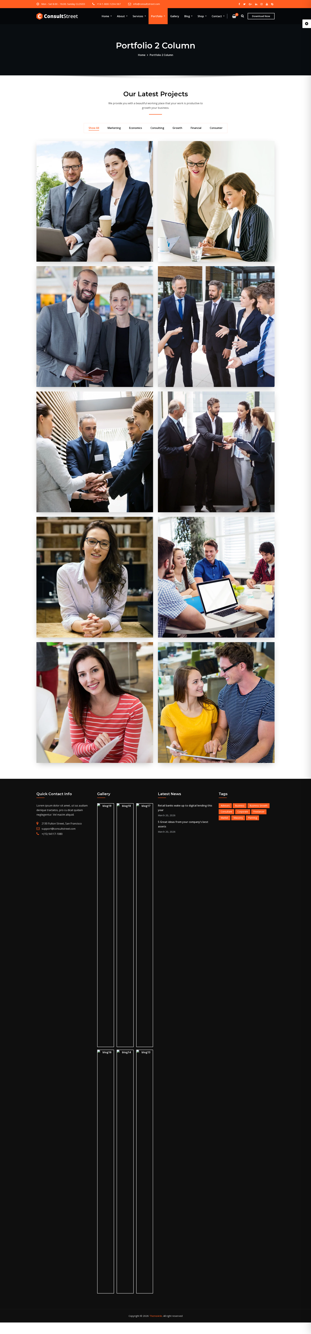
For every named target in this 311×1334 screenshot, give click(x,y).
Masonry (238, 817)
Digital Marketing (95, 655)
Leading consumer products (216, 405)
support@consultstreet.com (58, 828)
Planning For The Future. (216, 154)
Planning (252, 817)
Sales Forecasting (216, 280)
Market (224, 817)
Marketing (114, 128)
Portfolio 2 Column (161, 55)
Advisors (225, 805)
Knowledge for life (216, 655)
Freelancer (258, 811)
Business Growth (258, 805)
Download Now (261, 16)
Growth (177, 128)
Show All (94, 128)
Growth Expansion (95, 280)
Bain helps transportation (95, 405)
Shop (201, 16)
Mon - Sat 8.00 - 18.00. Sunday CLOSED (63, 4)
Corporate (242, 811)
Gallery (174, 16)
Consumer (216, 128)
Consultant (226, 811)
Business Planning (95, 154)
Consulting (157, 128)
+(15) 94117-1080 (52, 834)
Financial (196, 128)
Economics (135, 128)
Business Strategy (216, 530)
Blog (187, 16)
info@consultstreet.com (146, 4)
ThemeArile (155, 1315)
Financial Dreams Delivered (94, 530)
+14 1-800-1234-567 (109, 4)
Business (239, 805)
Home (106, 16)
